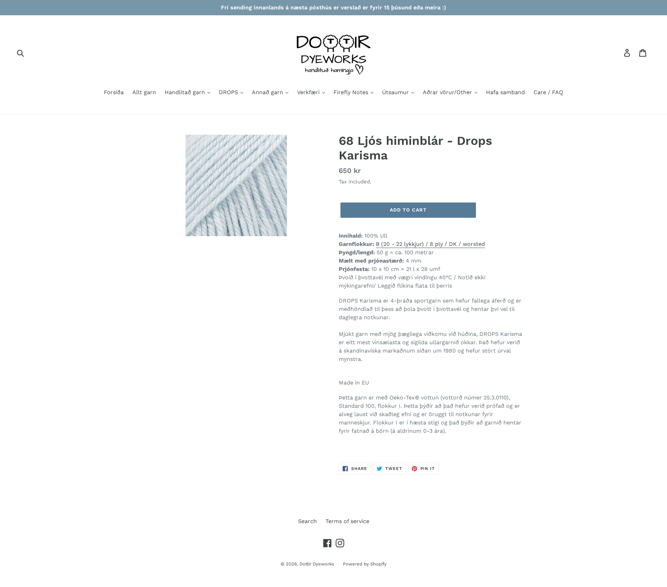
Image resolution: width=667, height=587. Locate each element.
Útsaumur (396, 92)
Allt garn (144, 92)
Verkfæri (309, 92)
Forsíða (114, 92)
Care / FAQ (548, 92)
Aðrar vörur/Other (448, 92)
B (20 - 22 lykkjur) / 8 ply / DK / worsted (430, 244)
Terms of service (347, 521)
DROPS (229, 92)
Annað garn (268, 92)
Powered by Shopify (365, 564)
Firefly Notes (352, 92)
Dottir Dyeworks (316, 564)
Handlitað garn (186, 92)
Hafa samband (505, 92)
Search (307, 521)
